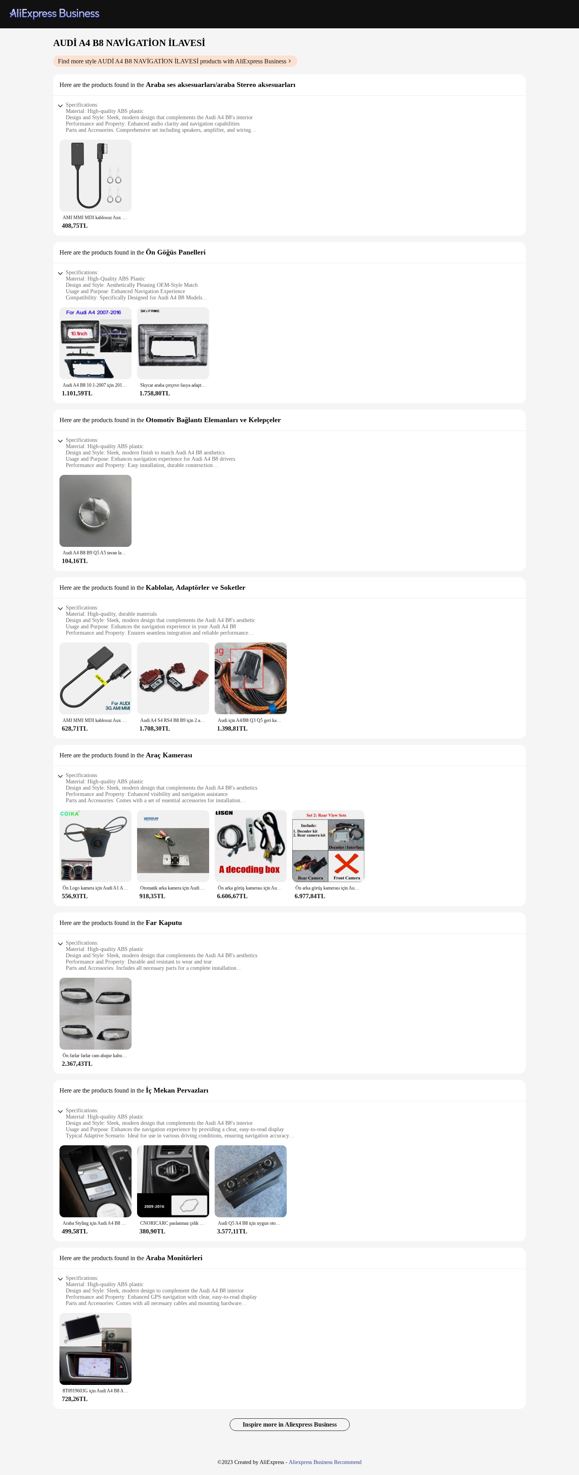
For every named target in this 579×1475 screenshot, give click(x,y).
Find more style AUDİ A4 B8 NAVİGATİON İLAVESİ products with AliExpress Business (172, 61)
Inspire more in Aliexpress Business (290, 1424)
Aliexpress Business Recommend (325, 1462)
